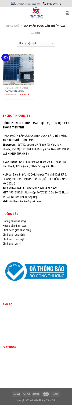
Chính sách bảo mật (13, 239)
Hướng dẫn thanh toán (15, 225)
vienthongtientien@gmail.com (28, 4)
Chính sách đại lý (12, 243)
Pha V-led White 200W (14, 91)
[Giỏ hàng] (67, 13)
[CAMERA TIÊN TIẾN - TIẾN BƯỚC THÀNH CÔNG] (36, 13)
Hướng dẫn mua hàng (14, 221)
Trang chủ (12, 25)
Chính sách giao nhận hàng (17, 230)
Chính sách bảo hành (14, 234)
